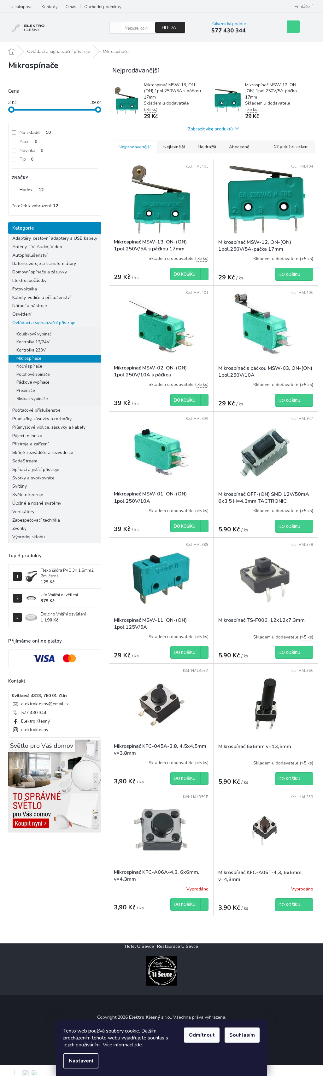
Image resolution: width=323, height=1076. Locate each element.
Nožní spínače (29, 366)
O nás (71, 7)
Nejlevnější (174, 147)
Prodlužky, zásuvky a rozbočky (42, 419)
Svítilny (19, 486)
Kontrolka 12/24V (33, 342)
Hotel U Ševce (139, 946)
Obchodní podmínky (102, 7)
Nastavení (81, 1060)
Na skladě (35, 132)
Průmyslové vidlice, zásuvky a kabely (48, 427)
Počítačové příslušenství (36, 410)
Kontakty (50, 7)
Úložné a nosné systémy (36, 503)
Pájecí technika (27, 436)
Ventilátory (23, 512)
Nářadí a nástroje (29, 306)
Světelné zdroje (27, 495)
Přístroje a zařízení (30, 444)
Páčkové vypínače (32, 382)
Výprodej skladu (28, 537)
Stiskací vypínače (32, 399)
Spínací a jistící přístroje (35, 469)
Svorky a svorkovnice (33, 478)
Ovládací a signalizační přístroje (43, 323)
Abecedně (239, 147)
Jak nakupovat (21, 7)
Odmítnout (202, 1035)
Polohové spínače (33, 374)
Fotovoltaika (24, 289)
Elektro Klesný (35, 721)
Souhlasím (242, 1035)
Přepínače (25, 390)
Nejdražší (207, 147)
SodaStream (24, 461)
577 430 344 (33, 713)
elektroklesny (34, 730)
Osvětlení (21, 314)
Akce (28, 142)
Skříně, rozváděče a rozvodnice (42, 452)
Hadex (32, 190)
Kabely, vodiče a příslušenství (41, 297)
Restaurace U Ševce (177, 946)
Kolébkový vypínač (33, 334)
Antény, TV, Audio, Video (37, 247)
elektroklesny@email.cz (44, 704)
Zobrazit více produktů (210, 128)
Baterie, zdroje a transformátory (44, 263)
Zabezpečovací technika (36, 520)
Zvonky (19, 528)
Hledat (170, 28)
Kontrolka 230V (31, 350)
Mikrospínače (28, 358)
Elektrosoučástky (29, 280)
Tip (26, 159)
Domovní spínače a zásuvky (39, 272)
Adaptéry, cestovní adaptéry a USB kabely (54, 238)
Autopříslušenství (29, 255)
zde (138, 1044)
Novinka (31, 150)
